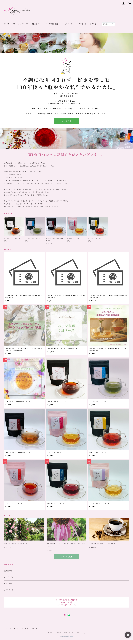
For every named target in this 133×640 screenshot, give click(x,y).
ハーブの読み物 (81, 24)
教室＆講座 (8, 584)
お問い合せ (94, 24)
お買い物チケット (10, 590)
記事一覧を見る (66, 557)
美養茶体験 (8, 571)
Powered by (64, 636)
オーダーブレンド (10, 577)
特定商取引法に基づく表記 (30, 628)
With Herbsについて (20, 24)
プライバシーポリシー (12, 628)
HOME (6, 24)
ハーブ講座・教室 (52, 24)
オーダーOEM (67, 24)
